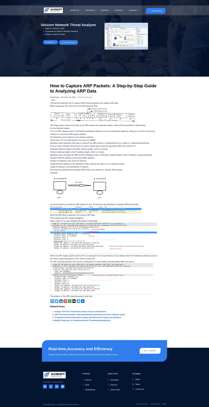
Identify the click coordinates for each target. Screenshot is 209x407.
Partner (119, 10)
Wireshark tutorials (85, 97)
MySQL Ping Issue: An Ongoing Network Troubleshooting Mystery (82, 320)
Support (105, 10)
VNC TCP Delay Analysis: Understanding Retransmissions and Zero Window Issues (89, 314)
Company (133, 10)
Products (74, 10)
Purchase (89, 10)
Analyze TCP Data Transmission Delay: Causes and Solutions (80, 311)
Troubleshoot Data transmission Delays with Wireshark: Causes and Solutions (87, 317)
